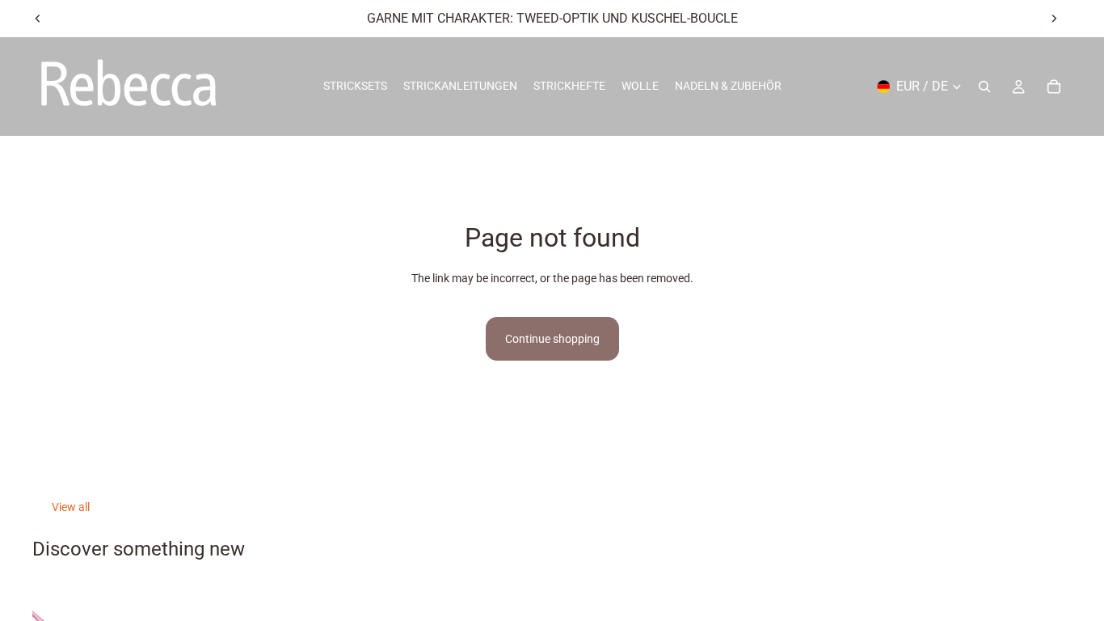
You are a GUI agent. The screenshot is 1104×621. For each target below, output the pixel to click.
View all (71, 507)
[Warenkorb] (1054, 86)
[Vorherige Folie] (38, 18)
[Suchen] (984, 86)
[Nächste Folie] (1054, 18)
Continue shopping (552, 338)
